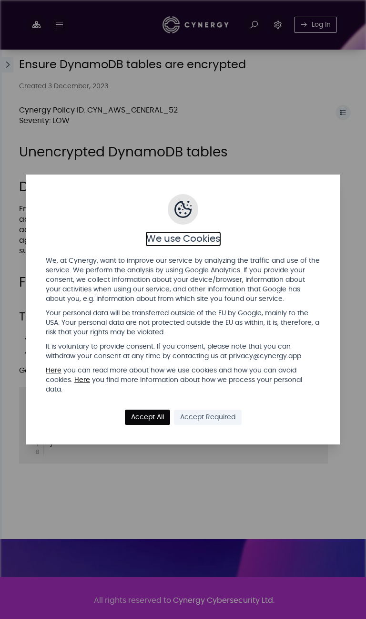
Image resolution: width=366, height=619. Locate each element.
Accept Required (207, 417)
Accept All (147, 417)
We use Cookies (183, 239)
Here (53, 370)
